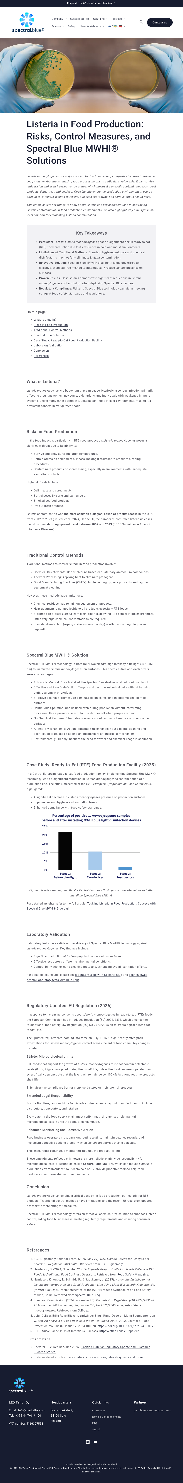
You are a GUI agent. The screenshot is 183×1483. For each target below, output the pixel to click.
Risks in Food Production (51, 325)
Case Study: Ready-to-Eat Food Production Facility (68, 340)
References (41, 356)
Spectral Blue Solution (49, 335)
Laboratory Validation (48, 345)
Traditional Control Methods (53, 330)
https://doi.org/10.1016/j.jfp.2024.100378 (126, 1326)
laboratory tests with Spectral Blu (97, 974)
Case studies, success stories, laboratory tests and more (104, 1357)
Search (96, 1429)
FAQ (94, 1423)
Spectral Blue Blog (87, 1295)
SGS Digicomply (112, 1264)
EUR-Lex (83, 1310)
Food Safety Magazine (132, 1274)
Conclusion (41, 350)
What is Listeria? (45, 319)
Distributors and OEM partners (152, 1410)
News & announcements (106, 1416)
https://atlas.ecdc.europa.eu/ (119, 1331)
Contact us (159, 22)
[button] (59, 19)
